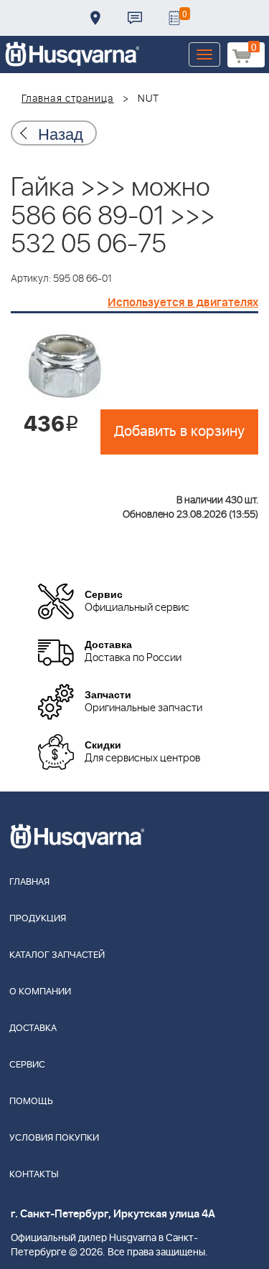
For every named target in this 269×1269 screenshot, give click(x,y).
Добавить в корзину (179, 431)
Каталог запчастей (57, 955)
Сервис (27, 1065)
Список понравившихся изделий (174, 18)
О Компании (40, 992)
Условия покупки (54, 1138)
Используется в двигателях (183, 302)
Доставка (95, 18)
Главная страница (68, 99)
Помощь (31, 1101)
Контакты (135, 18)
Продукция (37, 919)
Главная (29, 882)
